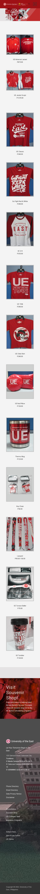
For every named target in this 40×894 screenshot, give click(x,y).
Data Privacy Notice (13, 794)
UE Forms (10, 839)
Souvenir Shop (11, 813)
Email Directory (12, 790)
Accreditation (11, 809)
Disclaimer (10, 797)
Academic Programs (14, 820)
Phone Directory (12, 786)
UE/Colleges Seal (13, 816)
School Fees (11, 832)
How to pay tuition (13, 836)
